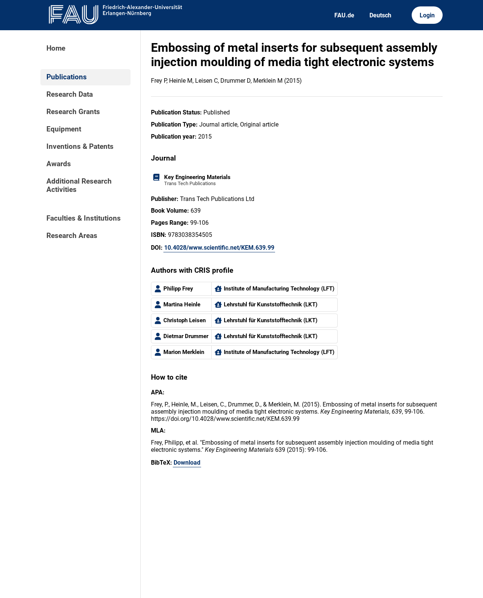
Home (55, 48)
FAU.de (344, 15)
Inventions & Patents (80, 146)
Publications (66, 77)
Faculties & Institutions (83, 218)
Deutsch (380, 15)
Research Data (69, 94)
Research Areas (71, 236)
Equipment (63, 129)
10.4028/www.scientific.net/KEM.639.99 (219, 247)
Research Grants (73, 112)
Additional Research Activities (79, 185)
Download (187, 462)
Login (427, 15)
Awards (58, 164)
